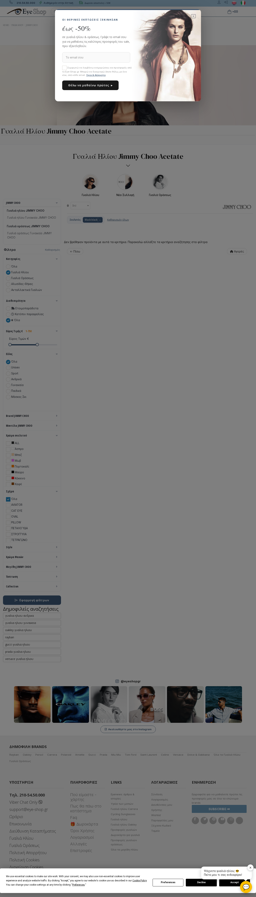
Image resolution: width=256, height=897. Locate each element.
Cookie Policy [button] (139, 880)
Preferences (168, 882)
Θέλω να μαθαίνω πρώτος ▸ (90, 85)
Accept (234, 882)
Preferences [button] (78, 884)
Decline (201, 882)
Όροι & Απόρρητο (96, 75)
